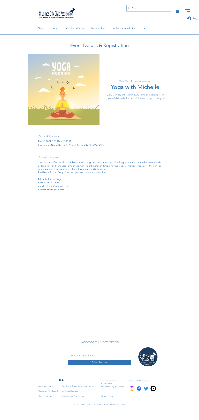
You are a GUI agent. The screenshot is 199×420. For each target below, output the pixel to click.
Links (61, 380)
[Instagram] (188, 26)
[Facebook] (188, 21)
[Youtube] (153, 388)
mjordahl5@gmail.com (56, 186)
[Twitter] (188, 32)
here (81, 172)
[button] (187, 11)
